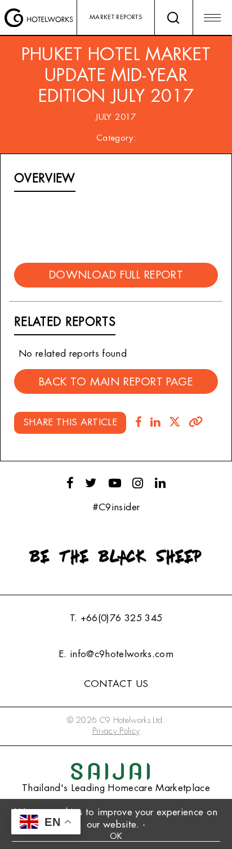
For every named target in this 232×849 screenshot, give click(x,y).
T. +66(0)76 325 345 (116, 618)
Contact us (116, 684)
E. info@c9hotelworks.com (116, 654)
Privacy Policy (116, 731)
